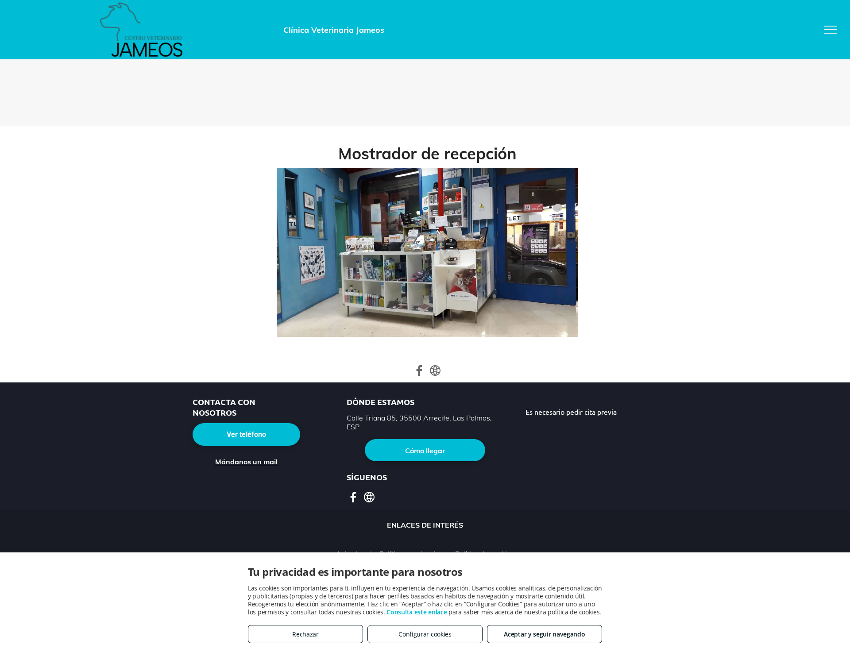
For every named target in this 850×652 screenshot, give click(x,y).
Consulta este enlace (416, 612)
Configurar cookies (425, 634)
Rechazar (305, 634)
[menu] (830, 29)
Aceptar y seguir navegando (544, 634)
